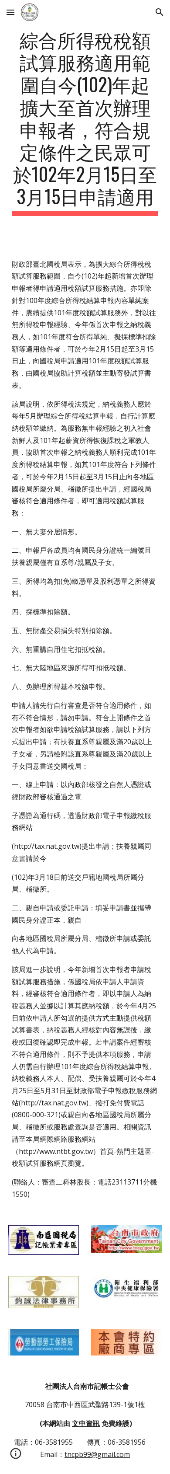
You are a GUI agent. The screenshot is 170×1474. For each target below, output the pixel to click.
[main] (85, 122)
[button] (10, 12)
